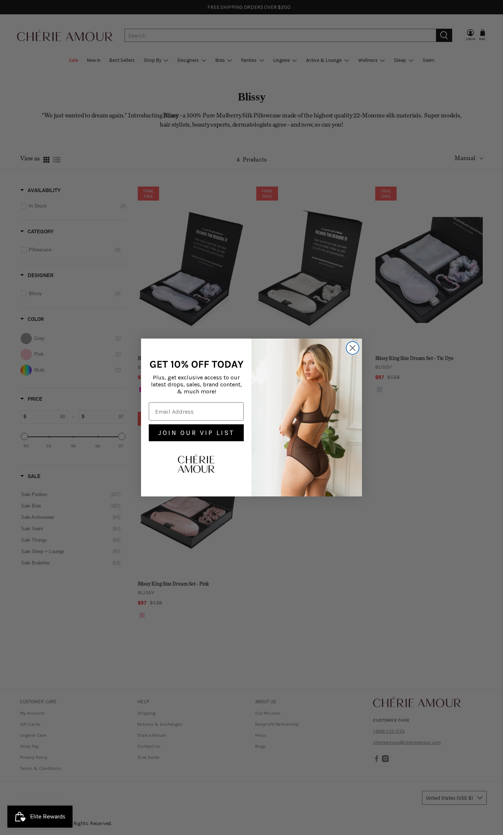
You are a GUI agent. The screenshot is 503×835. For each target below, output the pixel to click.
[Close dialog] (352, 348)
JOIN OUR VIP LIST (196, 433)
